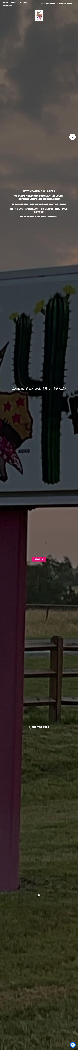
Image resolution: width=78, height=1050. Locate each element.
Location (23, 3)
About (13, 3)
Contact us (7, 5)
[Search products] (72, 137)
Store (5, 3)
